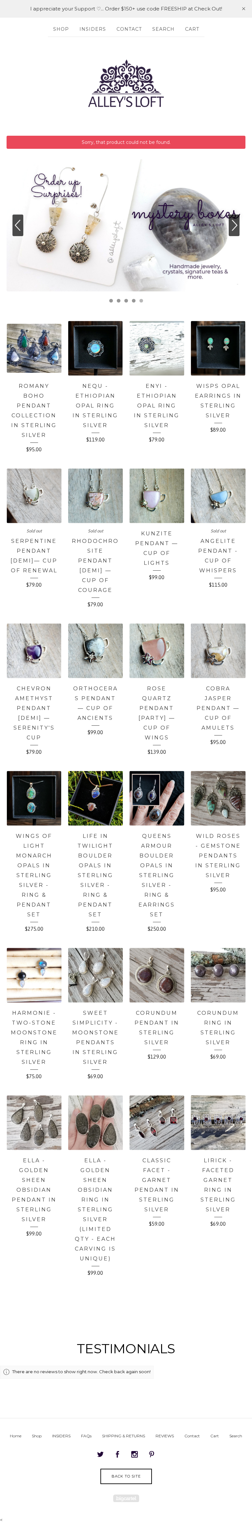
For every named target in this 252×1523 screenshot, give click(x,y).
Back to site (126, 1476)
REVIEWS (165, 1435)
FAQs (86, 1435)
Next (234, 225)
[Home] (126, 83)
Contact (129, 29)
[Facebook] (117, 1454)
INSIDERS (92, 29)
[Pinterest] (151, 1454)
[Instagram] (134, 1454)
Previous (17, 225)
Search (163, 29)
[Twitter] (100, 1454)
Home (15, 1435)
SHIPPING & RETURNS (123, 1435)
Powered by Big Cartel (126, 1498)
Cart (192, 29)
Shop (61, 29)
